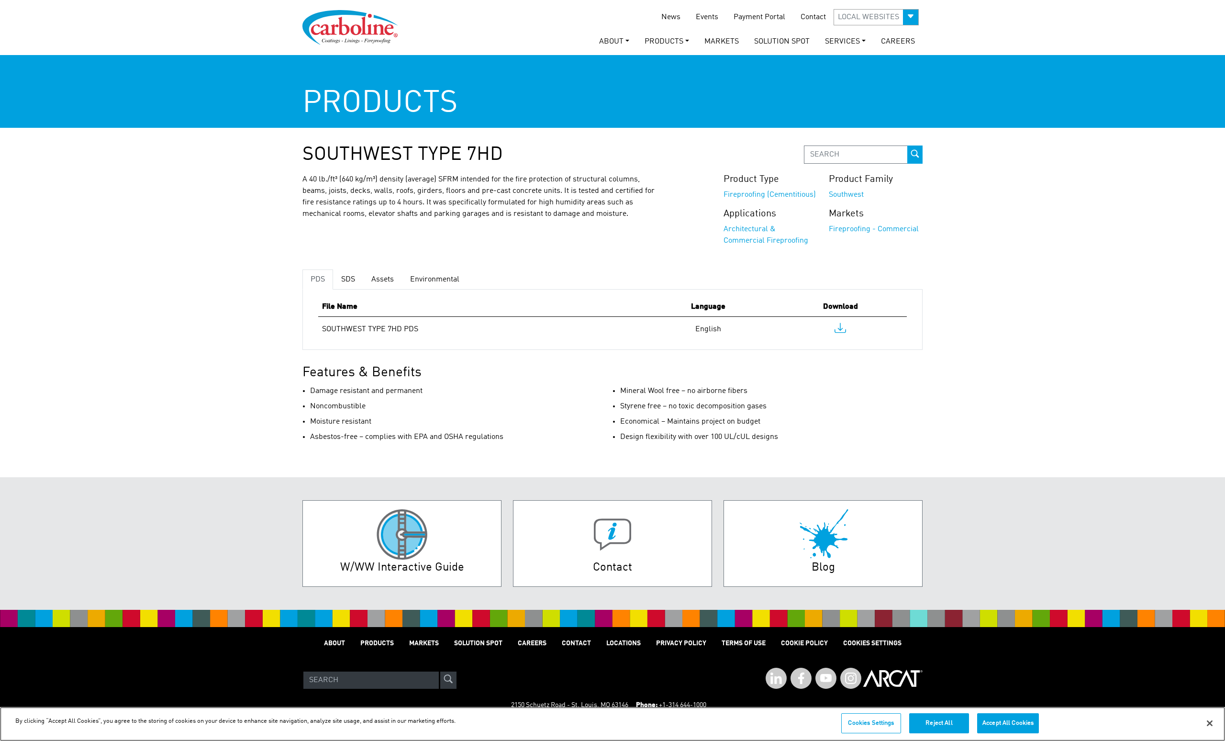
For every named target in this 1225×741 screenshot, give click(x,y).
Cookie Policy (804, 643)
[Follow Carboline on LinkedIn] (776, 678)
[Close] (1209, 723)
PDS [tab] (318, 279)
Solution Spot (782, 41)
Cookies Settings (871, 723)
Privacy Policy (681, 643)
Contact (813, 17)
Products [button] (664, 41)
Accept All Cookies (1008, 723)
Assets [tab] (382, 279)
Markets (721, 41)
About (334, 643)
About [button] (611, 41)
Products (377, 643)
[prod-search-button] (915, 155)
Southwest (846, 195)
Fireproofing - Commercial (874, 229)
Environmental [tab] (434, 279)
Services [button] (842, 41)
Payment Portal (759, 17)
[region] (612, 724)
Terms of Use (744, 643)
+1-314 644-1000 (682, 705)
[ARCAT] (893, 680)
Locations (623, 643)
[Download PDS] (840, 330)
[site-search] (448, 680)
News (670, 17)
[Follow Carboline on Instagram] (850, 678)
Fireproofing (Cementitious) (770, 195)
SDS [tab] (348, 279)
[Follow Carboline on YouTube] (825, 678)
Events (707, 17)
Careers (898, 41)
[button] (876, 17)
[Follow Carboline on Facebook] (801, 678)
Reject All (938, 723)
